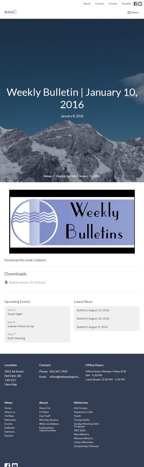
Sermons (9, 431)
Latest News (83, 301)
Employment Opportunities (47, 429)
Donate (113, 3)
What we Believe (49, 423)
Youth (77, 415)
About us (9, 411)
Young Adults (82, 419)
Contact (99, 3)
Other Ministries (83, 442)
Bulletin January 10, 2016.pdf (27, 282)
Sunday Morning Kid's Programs (86, 425)
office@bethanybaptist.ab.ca (66, 376)
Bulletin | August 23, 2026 (93, 310)
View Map (10, 384)
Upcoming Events (17, 301)
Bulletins (9, 427)
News (48, 176)
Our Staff (44, 415)
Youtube (126, 3)
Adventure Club (83, 411)
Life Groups (81, 408)
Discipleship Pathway (86, 446)
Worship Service (48, 419)
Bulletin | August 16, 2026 (93, 318)
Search (87, 3)
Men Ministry (81, 434)
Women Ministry (83, 438)
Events (8, 423)
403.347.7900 (59, 371)
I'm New (9, 415)
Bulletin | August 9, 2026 (92, 327)
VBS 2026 (80, 430)
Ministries (10, 419)
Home (7, 408)
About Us (44, 408)
